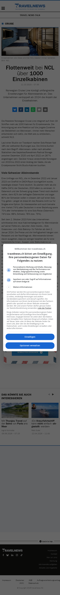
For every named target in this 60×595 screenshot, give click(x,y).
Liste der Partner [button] (44, 308)
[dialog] (30, 297)
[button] (30, 287)
